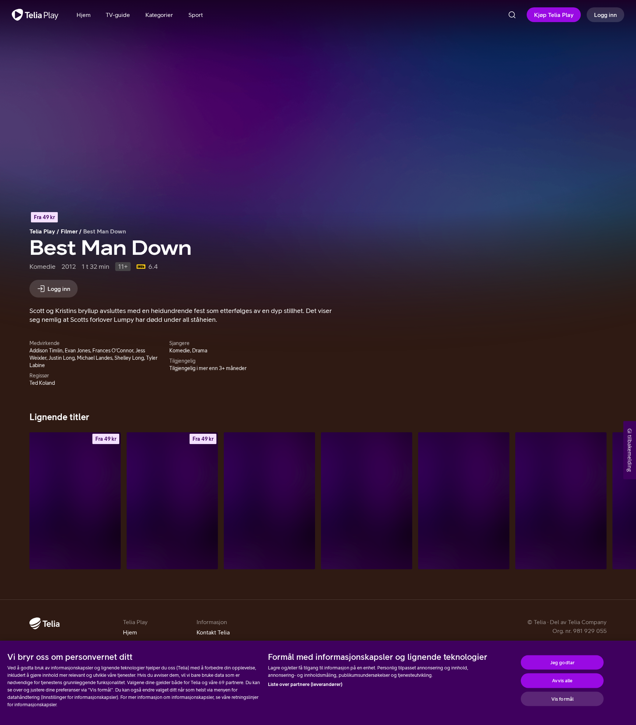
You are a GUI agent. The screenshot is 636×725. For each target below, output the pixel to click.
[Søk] (512, 15)
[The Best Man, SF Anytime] (75, 500)
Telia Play (42, 231)
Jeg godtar (562, 662)
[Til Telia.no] (44, 623)
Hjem (130, 632)
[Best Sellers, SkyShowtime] (463, 500)
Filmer (69, 231)
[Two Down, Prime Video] (366, 500)
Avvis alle (562, 680)
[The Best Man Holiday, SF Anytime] (172, 500)
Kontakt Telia (213, 632)
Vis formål (562, 698)
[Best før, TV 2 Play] (269, 500)
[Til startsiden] (35, 15)
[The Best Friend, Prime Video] (561, 500)
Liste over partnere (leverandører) (305, 684)
